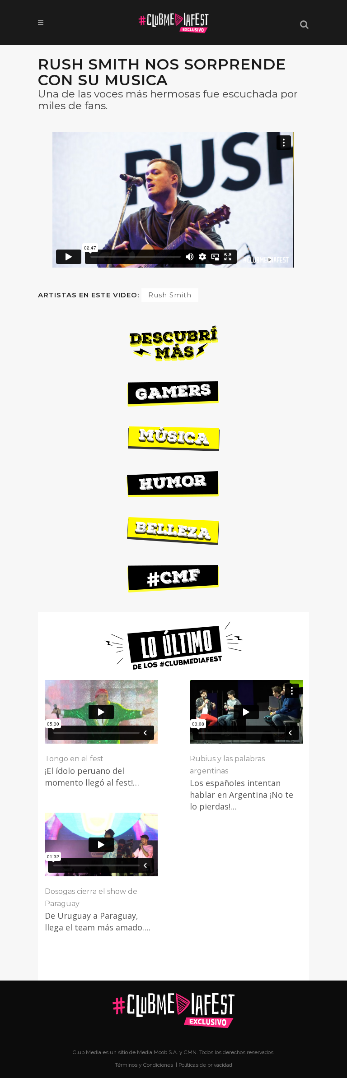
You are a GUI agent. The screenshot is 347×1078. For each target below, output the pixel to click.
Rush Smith (170, 295)
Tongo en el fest (74, 758)
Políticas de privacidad (205, 1065)
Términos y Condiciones (144, 1065)
